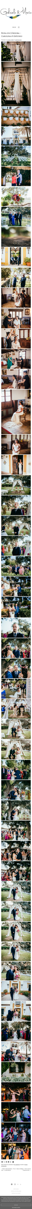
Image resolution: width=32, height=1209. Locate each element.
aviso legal (16, 1189)
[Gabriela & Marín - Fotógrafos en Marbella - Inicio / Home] (16, 13)
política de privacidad (16, 1191)
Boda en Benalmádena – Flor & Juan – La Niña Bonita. (8, 1169)
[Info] (18, 1184)
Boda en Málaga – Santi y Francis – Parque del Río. (24, 1169)
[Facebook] (12, 1184)
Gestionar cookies (16, 1207)
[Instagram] (15, 1184)
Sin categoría (17, 1164)
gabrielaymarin (18, 40)
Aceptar (16, 1205)
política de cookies (16, 1193)
